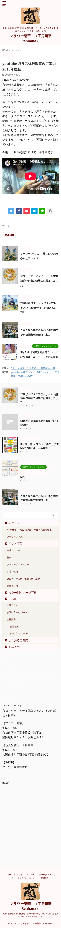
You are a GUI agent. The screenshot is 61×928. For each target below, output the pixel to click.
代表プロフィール (19, 633)
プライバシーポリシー (27, 878)
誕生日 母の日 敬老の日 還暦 (23, 578)
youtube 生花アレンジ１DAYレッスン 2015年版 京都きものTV (38, 307)
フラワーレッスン (15, 536)
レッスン (9, 225)
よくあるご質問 (18, 640)
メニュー (14, 646)
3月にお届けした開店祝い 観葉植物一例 (33, 368)
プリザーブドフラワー (18, 564)
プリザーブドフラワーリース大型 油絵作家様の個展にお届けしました (40, 280)
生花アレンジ (13, 550)
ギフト (20, 874)
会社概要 (14, 626)
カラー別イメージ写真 (22, 592)
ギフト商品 (15, 543)
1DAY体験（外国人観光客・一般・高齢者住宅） (30, 529)
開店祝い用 (12, 585)
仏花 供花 (12, 571)
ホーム (10, 874)
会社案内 (11, 619)
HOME (12, 598)
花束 (9, 557)
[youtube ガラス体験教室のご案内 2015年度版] (34, 211)
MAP (23, 476)
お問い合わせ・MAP (17, 612)
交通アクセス (13, 605)
